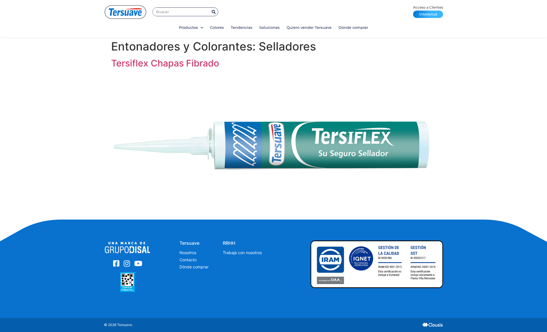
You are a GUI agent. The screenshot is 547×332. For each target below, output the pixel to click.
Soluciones (269, 27)
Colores (217, 27)
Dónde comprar (353, 27)
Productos (189, 27)
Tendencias (241, 27)
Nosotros (187, 252)
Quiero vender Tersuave (309, 27)
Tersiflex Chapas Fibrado (165, 63)
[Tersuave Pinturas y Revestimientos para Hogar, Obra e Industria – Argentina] (125, 11)
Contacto (188, 259)
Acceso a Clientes (428, 10)
